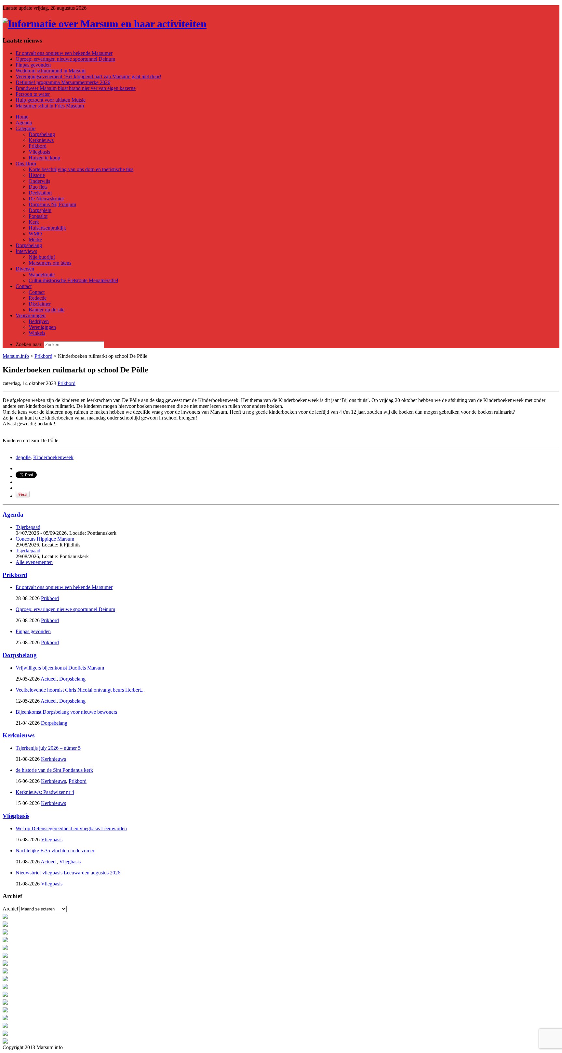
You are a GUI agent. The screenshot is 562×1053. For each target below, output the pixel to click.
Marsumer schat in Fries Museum (50, 105)
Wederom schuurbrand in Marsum (51, 70)
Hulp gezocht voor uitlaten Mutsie (51, 100)
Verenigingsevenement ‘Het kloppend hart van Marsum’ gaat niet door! (88, 76)
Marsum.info (16, 356)
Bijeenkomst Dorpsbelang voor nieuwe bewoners (66, 712)
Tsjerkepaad (28, 527)
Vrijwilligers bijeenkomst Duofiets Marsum (60, 668)
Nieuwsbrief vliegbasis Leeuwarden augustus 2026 (68, 872)
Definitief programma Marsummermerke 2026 (63, 82)
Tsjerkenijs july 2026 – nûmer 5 (48, 748)
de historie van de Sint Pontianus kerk (54, 770)
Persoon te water (33, 94)
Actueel (49, 679)
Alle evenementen (34, 562)
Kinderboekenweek (53, 457)
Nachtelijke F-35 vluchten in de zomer (55, 850)
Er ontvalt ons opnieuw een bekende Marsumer (64, 53)
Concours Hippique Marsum (45, 539)
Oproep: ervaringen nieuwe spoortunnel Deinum (65, 59)
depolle (23, 457)
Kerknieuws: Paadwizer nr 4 (45, 792)
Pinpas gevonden (33, 65)
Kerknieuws (18, 735)
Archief (10, 908)
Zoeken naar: (29, 344)
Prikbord (43, 356)
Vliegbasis (16, 815)
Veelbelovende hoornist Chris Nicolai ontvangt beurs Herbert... (80, 690)
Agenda (13, 514)
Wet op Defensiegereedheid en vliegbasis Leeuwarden (71, 828)
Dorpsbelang (20, 655)
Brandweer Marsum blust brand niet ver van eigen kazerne (76, 88)
